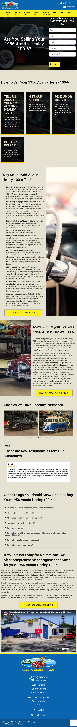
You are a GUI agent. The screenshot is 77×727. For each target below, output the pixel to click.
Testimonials (38, 701)
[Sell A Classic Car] (38, 664)
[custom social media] (43, 715)
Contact (68, 12)
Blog (61, 12)
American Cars (17, 13)
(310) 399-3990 (69, 3)
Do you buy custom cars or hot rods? (23, 540)
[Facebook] (33, 715)
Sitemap (20, 724)
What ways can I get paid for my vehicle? (24, 518)
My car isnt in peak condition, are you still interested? (30, 508)
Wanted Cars (8, 13)
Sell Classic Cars (17, 722)
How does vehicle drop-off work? (21, 523)
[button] (8, 423)
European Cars (26, 13)
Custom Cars (35, 13)
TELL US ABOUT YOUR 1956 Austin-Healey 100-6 (12, 105)
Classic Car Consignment (45, 13)
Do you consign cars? (16, 528)
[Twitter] (38, 715)
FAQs (55, 12)
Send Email (71, 7)
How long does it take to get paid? (21, 513)
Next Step (54, 64)
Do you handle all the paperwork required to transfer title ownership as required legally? (36, 534)
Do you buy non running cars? (20, 545)
